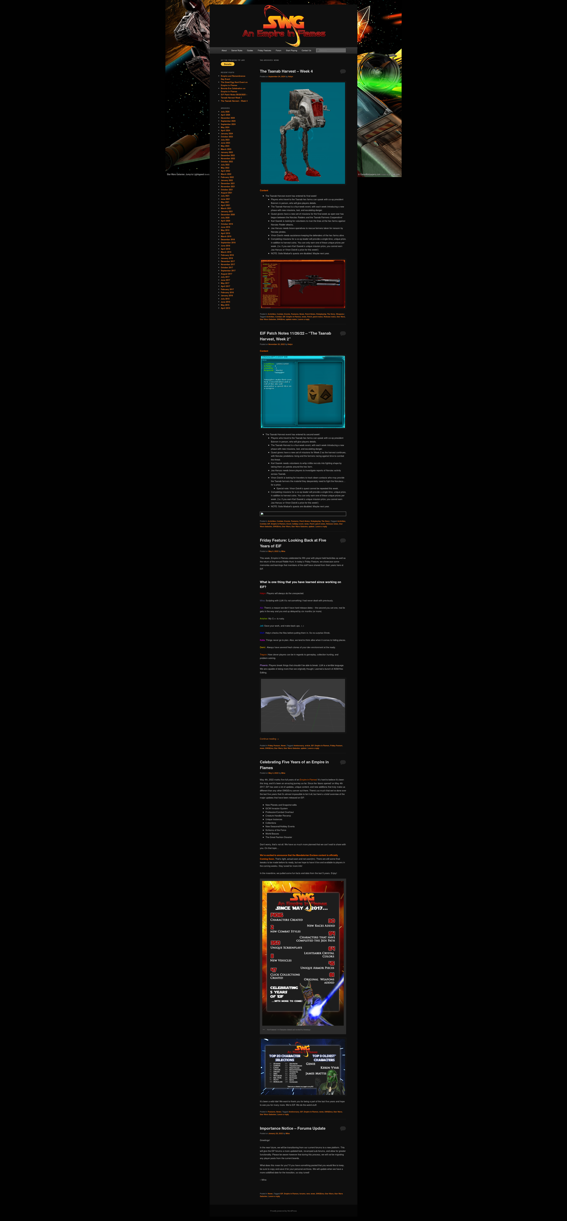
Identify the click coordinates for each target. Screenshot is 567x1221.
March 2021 (226, 208)
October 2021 (227, 189)
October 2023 (227, 136)
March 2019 (226, 236)
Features (295, 314)
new (308, 1193)
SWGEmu (281, 319)
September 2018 (228, 242)
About (224, 50)
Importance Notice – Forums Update (292, 1128)
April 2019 (225, 233)
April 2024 (225, 130)
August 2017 (226, 273)
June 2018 (225, 245)
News (301, 314)
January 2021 (227, 211)
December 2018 (228, 239)
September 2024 (228, 124)
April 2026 (225, 114)
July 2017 (225, 276)
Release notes (330, 316)
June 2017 (225, 280)
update (311, 526)
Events (287, 314)
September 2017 (228, 270)
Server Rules (236, 50)
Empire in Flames (293, 316)
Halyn (290, 76)
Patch (309, 316)
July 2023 (225, 139)
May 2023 (225, 145)
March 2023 (226, 149)
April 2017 (225, 286)
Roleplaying (321, 314)
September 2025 (228, 121)
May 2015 (225, 304)
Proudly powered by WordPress (283, 1210)
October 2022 (227, 161)
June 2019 (225, 227)
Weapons (340, 314)
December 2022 (228, 155)
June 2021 (225, 199)
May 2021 (225, 202)
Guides (250, 50)
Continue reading (269, 738)
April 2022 (225, 170)
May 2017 (225, 283)
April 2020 (225, 220)
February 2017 (227, 289)
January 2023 (227, 152)
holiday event (297, 523)
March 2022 (226, 174)
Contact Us (306, 50)
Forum (278, 50)
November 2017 (228, 264)
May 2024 (225, 127)
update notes (291, 319)
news (304, 316)
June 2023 (225, 142)
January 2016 (227, 295)
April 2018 (225, 248)
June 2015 (225, 301)
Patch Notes (310, 314)
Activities (272, 314)
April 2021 (225, 205)
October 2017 (227, 267)
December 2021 (228, 183)
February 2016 (227, 292)
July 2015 (225, 298)
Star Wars (341, 316)
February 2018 (227, 255)
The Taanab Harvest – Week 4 (286, 71)
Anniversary (299, 745)
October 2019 (227, 223)
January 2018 (227, 258)
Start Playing (291, 50)
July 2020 (225, 217)
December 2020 (228, 214)
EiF (284, 316)
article (307, 745)
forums (302, 1193)
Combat (280, 314)
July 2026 (225, 111)
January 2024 (227, 133)
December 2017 (228, 261)
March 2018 (226, 252)
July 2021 (225, 195)
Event (288, 523)
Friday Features (264, 50)
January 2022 (227, 180)
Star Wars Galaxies (268, 319)
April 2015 (225, 308)
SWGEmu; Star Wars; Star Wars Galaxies (290, 526)
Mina (283, 551)
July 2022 (225, 164)
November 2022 (228, 158)
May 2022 (225, 167)
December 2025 (228, 117)
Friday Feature (274, 745)
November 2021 (228, 186)
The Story (331, 314)
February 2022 (227, 177)
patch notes (318, 316)
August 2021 (226, 192)
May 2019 (225, 230)
